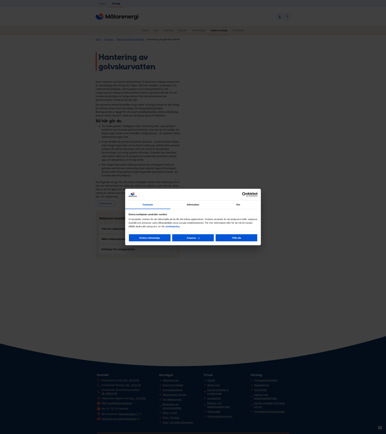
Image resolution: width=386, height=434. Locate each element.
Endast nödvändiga (149, 238)
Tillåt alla (236, 238)
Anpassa (191, 238)
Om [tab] (238, 204)
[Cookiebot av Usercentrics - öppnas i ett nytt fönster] (244, 194)
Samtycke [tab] (148, 204)
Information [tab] (193, 204)
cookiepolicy (172, 226)
